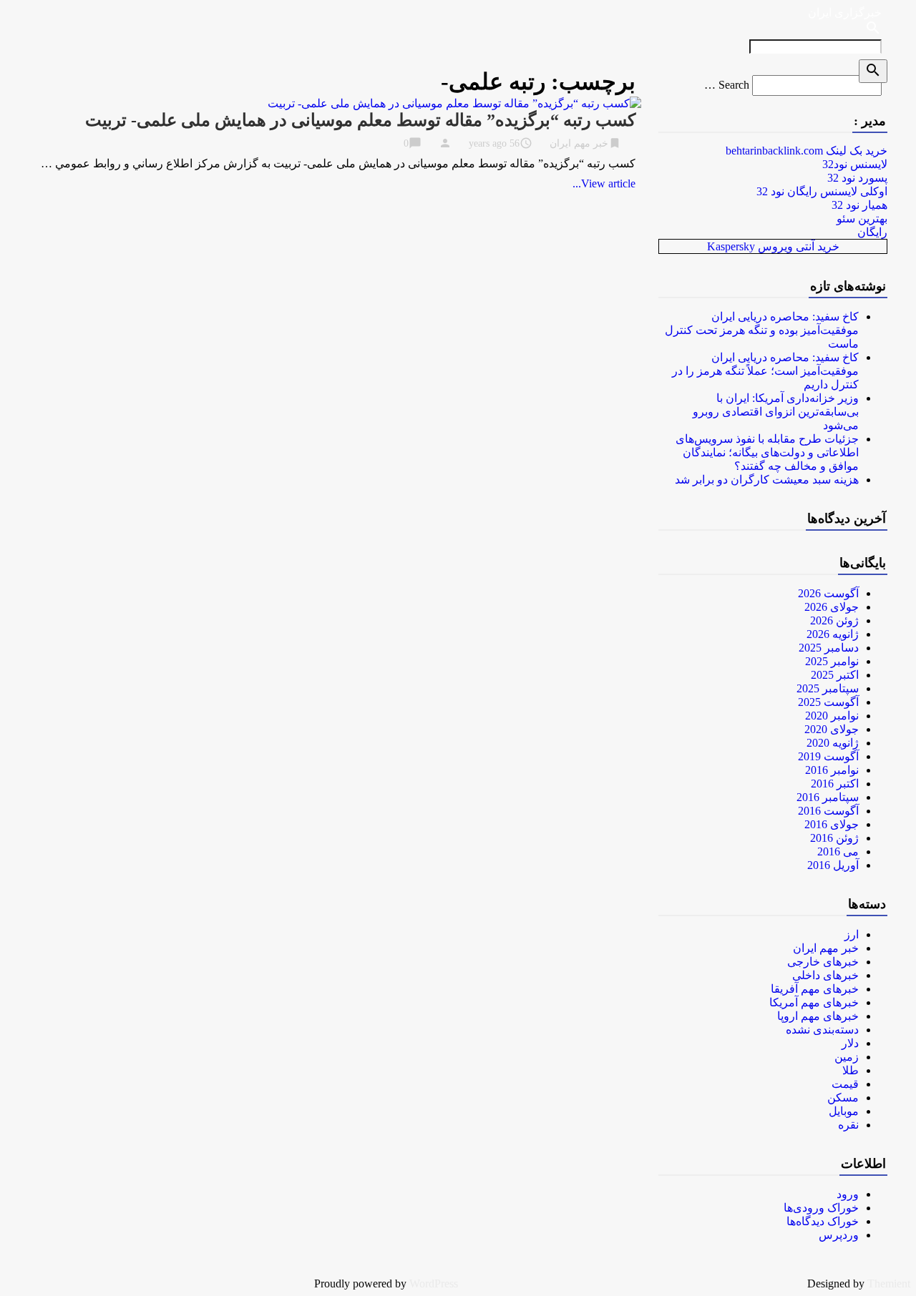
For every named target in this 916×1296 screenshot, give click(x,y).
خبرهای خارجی (823, 962)
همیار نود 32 (859, 205)
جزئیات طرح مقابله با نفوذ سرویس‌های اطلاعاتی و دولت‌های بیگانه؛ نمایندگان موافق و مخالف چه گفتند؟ (767, 452)
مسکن (843, 1097)
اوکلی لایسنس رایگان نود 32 (821, 191)
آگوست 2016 (828, 811)
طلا (850, 1070)
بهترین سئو (862, 218)
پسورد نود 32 (857, 178)
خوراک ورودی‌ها (821, 1208)
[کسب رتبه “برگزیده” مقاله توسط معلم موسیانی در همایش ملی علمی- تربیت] (454, 103)
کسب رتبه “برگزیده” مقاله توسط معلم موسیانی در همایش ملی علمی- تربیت (360, 120)
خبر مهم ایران (579, 143)
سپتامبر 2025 (827, 688)
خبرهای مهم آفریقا (815, 989)
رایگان (872, 232)
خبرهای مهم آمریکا (814, 1002)
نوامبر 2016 (832, 770)
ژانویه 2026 (833, 634)
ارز (851, 934)
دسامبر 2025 (829, 648)
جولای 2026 (831, 607)
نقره (848, 1125)
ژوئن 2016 (834, 838)
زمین (846, 1057)
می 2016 (838, 851)
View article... (603, 183)
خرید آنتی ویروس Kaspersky (773, 246)
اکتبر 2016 (835, 783)
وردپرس (839, 1235)
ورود (848, 1194)
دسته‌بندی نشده (822, 1029)
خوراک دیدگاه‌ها (822, 1221)
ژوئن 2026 (834, 620)
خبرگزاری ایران (845, 12)
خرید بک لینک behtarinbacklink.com (806, 150)
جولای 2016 (831, 824)
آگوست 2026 (828, 593)
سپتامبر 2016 (827, 797)
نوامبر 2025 (832, 661)
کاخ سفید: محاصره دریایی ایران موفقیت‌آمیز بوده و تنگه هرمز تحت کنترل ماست (762, 330)
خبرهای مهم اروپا (818, 1016)
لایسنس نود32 (854, 164)
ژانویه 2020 (833, 743)
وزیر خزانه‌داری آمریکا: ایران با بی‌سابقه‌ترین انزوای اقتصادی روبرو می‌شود (776, 411)
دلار (850, 1043)
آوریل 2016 (833, 865)
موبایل (844, 1111)
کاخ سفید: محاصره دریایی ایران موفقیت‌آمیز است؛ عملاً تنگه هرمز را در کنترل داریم (765, 371)
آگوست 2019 (828, 756)
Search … (726, 85)
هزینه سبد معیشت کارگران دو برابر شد (767, 479)
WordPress (433, 1283)
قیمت (845, 1084)
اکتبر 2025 (835, 675)
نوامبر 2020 (832, 716)
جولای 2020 (831, 729)
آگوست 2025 (828, 702)
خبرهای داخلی (825, 975)
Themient (888, 1283)
